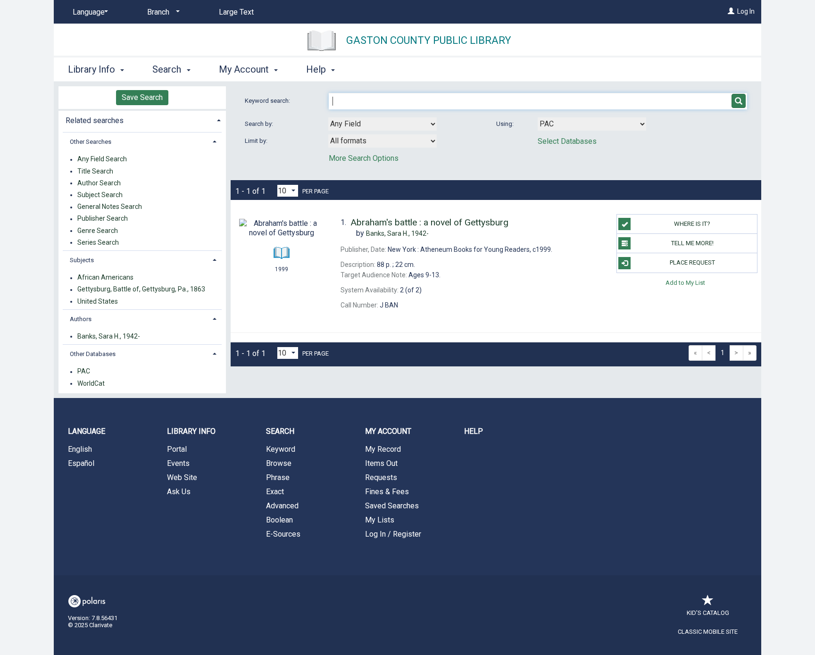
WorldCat (91, 383)
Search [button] (167, 69)
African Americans (105, 278)
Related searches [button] (95, 120)
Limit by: (257, 140)
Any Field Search (102, 159)
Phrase (278, 477)
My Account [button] (245, 69)
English (80, 449)
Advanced (282, 505)
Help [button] (317, 69)
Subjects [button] (82, 260)
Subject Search (100, 195)
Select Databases (567, 141)
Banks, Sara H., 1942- (108, 336)
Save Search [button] (142, 97)
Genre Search (97, 230)
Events (178, 463)
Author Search (99, 183)
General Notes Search (109, 207)
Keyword (280, 449)
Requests (381, 477)
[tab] (142, 119)
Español (81, 463)
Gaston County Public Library (428, 40)
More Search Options (364, 158)
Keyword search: (268, 100)
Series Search (98, 242)
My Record (383, 449)
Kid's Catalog (708, 612)
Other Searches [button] (90, 141)
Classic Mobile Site (708, 631)
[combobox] (382, 124)
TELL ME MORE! (692, 243)
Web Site (182, 477)
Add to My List (685, 282)
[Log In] (731, 11)
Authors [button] (80, 319)
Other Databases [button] (93, 353)
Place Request (692, 262)
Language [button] (86, 431)
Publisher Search (102, 219)
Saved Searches (392, 505)
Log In (746, 11)
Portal (177, 449)
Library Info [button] (92, 69)
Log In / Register (393, 534)
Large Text (236, 12)
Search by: (259, 123)
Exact (275, 491)
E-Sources (283, 534)
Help (473, 431)
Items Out (381, 463)
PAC (83, 371)
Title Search (95, 171)
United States (97, 301)
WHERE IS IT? (692, 223)
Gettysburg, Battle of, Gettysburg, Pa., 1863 (141, 289)
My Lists (379, 519)
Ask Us (179, 491)
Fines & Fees (387, 491)
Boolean (279, 519)
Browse (278, 463)
